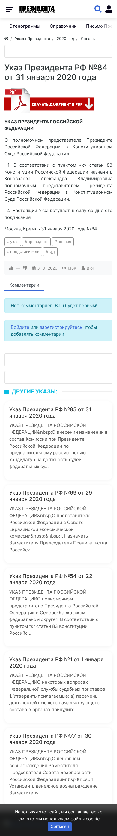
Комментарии (24, 285)
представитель (24, 251)
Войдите (20, 327)
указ (14, 241)
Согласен (60, 826)
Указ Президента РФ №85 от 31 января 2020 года (50, 412)
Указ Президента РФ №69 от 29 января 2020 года (50, 495)
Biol (90, 268)
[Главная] (6, 38)
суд (52, 251)
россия (64, 241)
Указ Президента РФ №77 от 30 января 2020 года (50, 739)
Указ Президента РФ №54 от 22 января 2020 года (50, 579)
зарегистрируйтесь (61, 327)
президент (38, 241)
